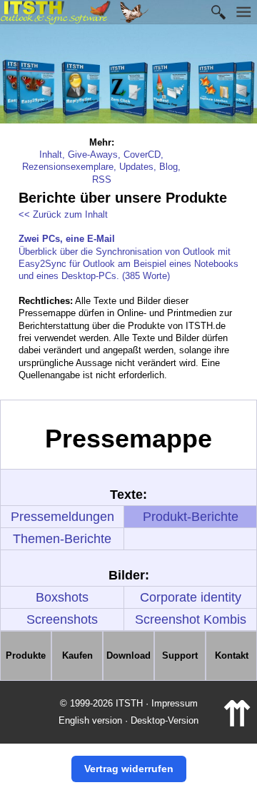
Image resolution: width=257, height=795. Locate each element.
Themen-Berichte (62, 539)
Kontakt (231, 655)
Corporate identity (190, 597)
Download (128, 655)
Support (180, 655)
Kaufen (77, 655)
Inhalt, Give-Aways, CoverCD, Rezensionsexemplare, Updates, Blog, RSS (101, 167)
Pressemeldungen (62, 517)
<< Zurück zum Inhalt (63, 214)
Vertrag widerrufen (128, 768)
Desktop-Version (164, 720)
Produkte (26, 655)
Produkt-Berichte (190, 517)
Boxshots (62, 597)
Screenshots (62, 619)
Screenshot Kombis (190, 619)
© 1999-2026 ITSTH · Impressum (129, 703)
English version (90, 720)
